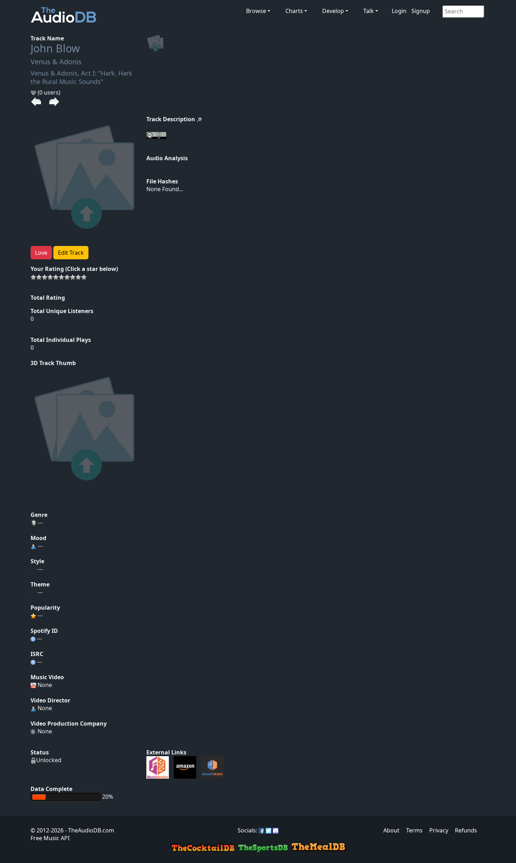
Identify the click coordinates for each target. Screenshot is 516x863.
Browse (256, 11)
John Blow (55, 48)
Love (41, 253)
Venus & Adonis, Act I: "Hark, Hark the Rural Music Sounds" (81, 77)
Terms (414, 830)
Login (399, 11)
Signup (420, 11)
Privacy (438, 830)
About (391, 830)
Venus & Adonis (56, 61)
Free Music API (50, 838)
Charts (294, 11)
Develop (333, 11)
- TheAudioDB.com (89, 830)
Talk (368, 11)
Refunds (466, 830)
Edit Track (71, 253)
